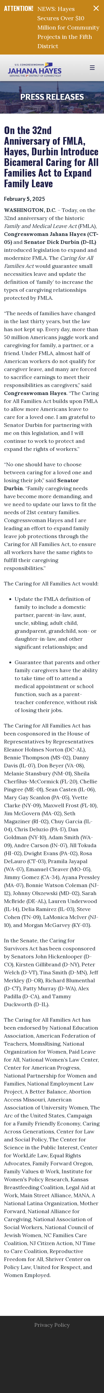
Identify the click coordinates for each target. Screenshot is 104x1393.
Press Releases (52, 96)
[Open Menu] (93, 68)
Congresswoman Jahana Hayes (34, 70)
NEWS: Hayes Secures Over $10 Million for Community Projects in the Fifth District (68, 27)
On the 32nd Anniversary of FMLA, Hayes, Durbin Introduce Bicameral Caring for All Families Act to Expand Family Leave (51, 156)
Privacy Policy (52, 1324)
